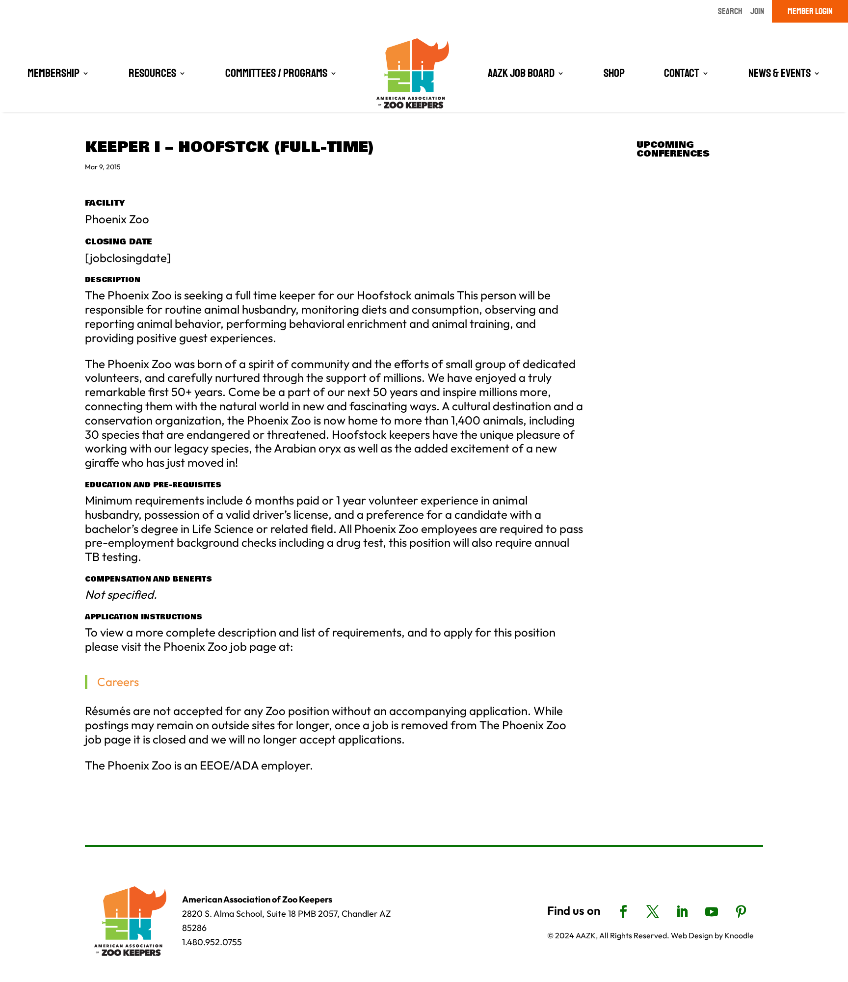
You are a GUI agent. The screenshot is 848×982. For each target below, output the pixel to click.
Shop (614, 73)
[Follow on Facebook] (623, 912)
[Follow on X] (652, 912)
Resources (152, 73)
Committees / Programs (276, 73)
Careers (118, 681)
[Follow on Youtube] (711, 912)
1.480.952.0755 (212, 942)
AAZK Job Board (521, 73)
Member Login (810, 11)
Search (730, 11)
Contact (681, 73)
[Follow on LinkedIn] (682, 912)
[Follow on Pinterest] (741, 912)
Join (757, 11)
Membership (53, 73)
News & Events (779, 73)
